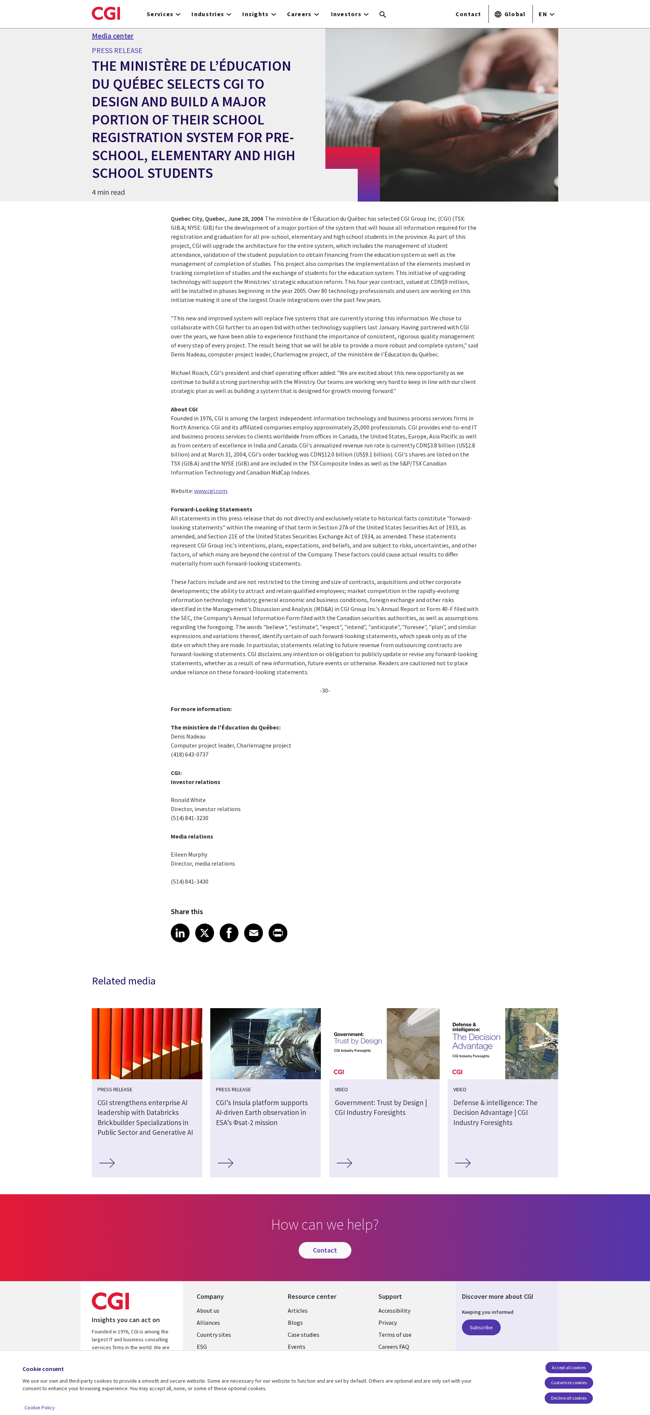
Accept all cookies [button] (569, 1367)
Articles (298, 1310)
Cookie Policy (39, 1407)
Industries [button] (207, 14)
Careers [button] (299, 14)
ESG (202, 1346)
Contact (468, 14)
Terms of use (395, 1334)
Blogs (295, 1322)
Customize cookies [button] (569, 1382)
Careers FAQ (393, 1346)
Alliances (208, 1322)
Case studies (303, 1334)
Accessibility (394, 1310)
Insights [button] (255, 14)
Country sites (214, 1334)
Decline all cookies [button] (568, 1398)
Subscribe (481, 1327)
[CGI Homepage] (106, 13)
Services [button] (160, 14)
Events (296, 1346)
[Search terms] (383, 15)
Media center (113, 35)
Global (515, 14)
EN (543, 14)
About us (208, 1310)
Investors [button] (346, 14)
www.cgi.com (210, 490)
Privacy (387, 1322)
